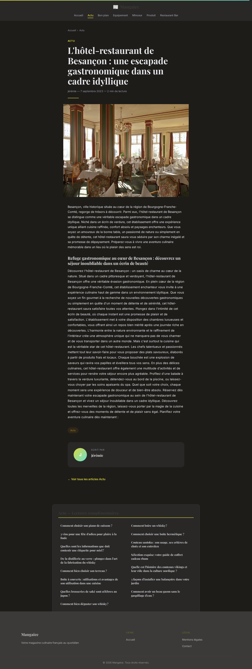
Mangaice (126, 7)
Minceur (137, 15)
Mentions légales (192, 639)
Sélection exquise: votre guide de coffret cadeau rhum (157, 556)
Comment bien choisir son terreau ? (84, 571)
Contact (187, 646)
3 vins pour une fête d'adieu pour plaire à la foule (89, 536)
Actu (90, 15)
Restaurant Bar (169, 15)
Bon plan (103, 15)
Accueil (78, 15)
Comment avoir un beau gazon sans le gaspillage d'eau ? (155, 593)
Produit (151, 15)
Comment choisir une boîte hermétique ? (157, 534)
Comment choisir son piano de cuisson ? (86, 525)
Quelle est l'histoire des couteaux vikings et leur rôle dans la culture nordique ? (159, 569)
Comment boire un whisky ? (149, 525)
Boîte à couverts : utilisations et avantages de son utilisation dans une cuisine (89, 581)
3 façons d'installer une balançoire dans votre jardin (160, 581)
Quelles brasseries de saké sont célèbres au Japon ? (89, 593)
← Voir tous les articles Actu (86, 479)
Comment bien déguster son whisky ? (84, 604)
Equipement (120, 15)
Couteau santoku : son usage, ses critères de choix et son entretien (159, 544)
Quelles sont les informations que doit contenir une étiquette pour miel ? (85, 548)
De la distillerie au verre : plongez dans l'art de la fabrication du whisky (89, 560)
